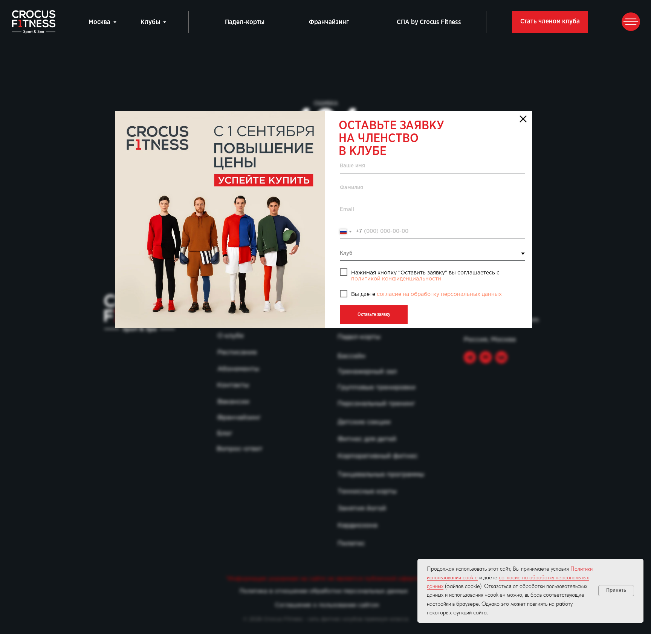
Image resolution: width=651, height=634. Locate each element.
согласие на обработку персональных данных (439, 294)
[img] (220, 219)
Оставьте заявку (374, 314)
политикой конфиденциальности (396, 279)
